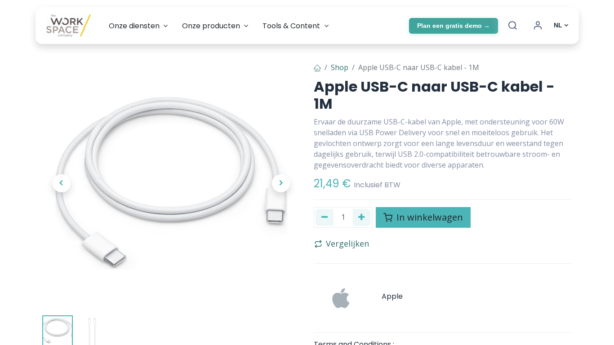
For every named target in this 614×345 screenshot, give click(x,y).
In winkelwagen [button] (428, 217)
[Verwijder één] (325, 217)
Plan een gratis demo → (453, 25)
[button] (61, 183)
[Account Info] (538, 25)
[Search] (512, 25)
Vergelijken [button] (347, 243)
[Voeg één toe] (362, 217)
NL (558, 25)
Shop (339, 67)
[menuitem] (138, 26)
